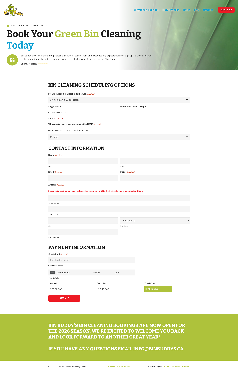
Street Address (54, 203)
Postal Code (53, 237)
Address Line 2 (54, 214)
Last (122, 166)
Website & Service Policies (119, 367)
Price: (50, 118)
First (50, 166)
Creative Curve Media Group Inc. (176, 367)
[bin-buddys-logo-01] (13, 10)
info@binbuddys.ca (158, 349)
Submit (64, 298)
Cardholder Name (55, 265)
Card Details (53, 278)
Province (124, 226)
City (50, 226)
